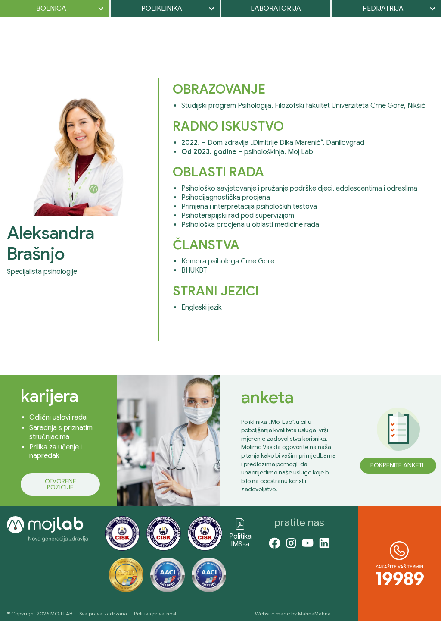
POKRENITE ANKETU (398, 465)
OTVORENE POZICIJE (60, 484)
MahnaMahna (314, 613)
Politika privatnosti (156, 613)
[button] (54, 8)
